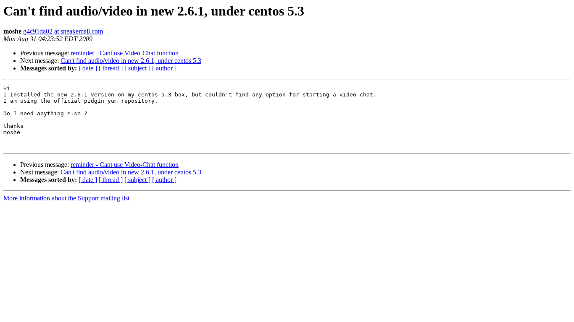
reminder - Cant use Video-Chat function (125, 53)
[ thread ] (111, 68)
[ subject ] (137, 68)
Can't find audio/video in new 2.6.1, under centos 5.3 (131, 60)
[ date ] (88, 68)
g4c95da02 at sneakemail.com (63, 31)
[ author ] (164, 68)
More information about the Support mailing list (66, 198)
